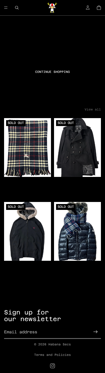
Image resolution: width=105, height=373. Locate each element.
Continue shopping (52, 72)
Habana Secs (59, 344)
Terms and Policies (52, 355)
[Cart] (98, 7)
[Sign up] (95, 331)
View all (93, 109)
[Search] (16, 7)
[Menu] (6, 8)
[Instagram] (52, 366)
